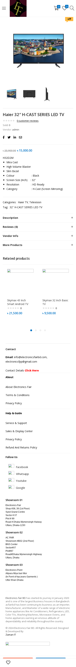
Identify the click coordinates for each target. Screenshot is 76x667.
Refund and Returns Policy (21, 447)
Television (35, 202)
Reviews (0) (10, 227)
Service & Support (16, 423)
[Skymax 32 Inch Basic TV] (55, 282)
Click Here (32, 370)
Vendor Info (10, 236)
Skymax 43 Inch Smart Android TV (17, 302)
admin (15, 129)
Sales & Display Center (19, 431)
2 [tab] (36, 330)
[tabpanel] (20, 296)
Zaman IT (11, 634)
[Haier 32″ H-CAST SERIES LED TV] (4, 137)
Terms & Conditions (18, 395)
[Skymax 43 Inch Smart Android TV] (20, 282)
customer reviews (28, 120)
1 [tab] (31, 330)
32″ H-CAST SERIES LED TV (26, 207)
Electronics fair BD (16, 598)
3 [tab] (40, 330)
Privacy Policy (14, 403)
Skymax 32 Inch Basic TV (55, 302)
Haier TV (23, 202)
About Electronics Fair (19, 387)
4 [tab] (45, 330)
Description (10, 217)
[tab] (38, 217)
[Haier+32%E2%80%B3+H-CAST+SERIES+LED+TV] (9, 137)
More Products (12, 245)
